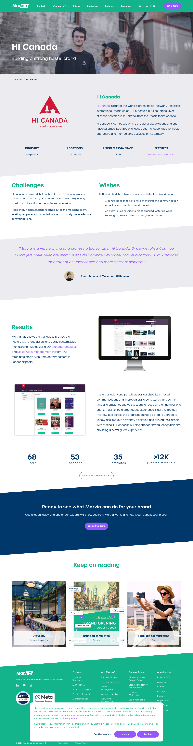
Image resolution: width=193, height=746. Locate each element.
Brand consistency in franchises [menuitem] (138, 686)
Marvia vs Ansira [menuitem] (109, 694)
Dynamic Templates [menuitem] (77, 678)
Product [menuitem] (41, 6)
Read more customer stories (96, 475)
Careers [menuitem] (161, 686)
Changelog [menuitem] (163, 691)
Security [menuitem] (161, 696)
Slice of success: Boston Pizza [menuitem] (137, 678)
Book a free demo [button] (96, 526)
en (154, 6)
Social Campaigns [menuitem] (81, 689)
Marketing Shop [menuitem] (80, 699)
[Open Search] (147, 6)
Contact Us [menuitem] (162, 710)
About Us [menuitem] (161, 682)
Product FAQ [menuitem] (163, 677)
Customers (17, 79)
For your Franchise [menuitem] (110, 682)
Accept (125, 734)
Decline (148, 734)
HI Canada (103, 105)
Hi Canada (31, 79)
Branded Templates (164, 154)
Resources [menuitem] (126, 6)
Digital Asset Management (34, 351)
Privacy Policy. (70, 718)
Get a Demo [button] (172, 6)
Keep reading (37, 629)
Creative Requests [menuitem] (81, 694)
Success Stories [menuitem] (109, 677)
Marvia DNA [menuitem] (78, 685)
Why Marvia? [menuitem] (59, 6)
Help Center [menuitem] (163, 700)
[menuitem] (48, 6)
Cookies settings (102, 734)
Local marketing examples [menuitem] (137, 701)
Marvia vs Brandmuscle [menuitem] (107, 700)
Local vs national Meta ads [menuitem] (137, 693)
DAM (149, 154)
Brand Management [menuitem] (108, 688)
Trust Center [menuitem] (163, 705)
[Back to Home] (20, 6)
